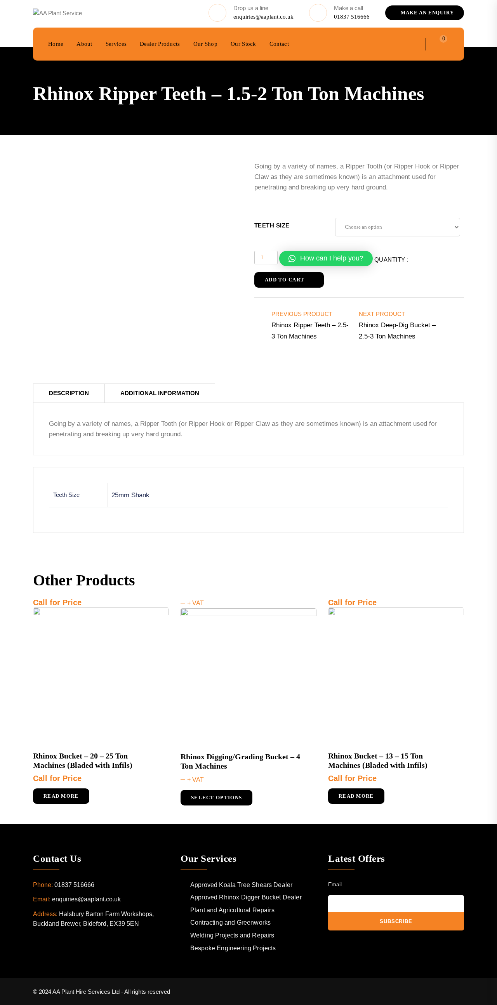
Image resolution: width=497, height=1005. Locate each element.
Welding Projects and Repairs (232, 935)
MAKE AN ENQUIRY (426, 13)
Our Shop (205, 44)
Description (69, 393)
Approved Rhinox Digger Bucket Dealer (246, 897)
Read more (61, 796)
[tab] (69, 393)
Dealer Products (160, 44)
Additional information (159, 393)
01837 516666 (352, 17)
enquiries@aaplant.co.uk (263, 17)
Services (116, 44)
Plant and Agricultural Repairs (232, 910)
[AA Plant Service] (57, 12)
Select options (216, 797)
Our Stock (243, 44)
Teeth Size (272, 225)
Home (55, 44)
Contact (279, 44)
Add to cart (284, 280)
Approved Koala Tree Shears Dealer (241, 885)
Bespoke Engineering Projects (233, 948)
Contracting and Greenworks (230, 922)
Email (335, 884)
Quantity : (391, 259)
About (84, 44)
